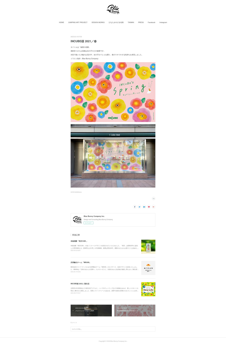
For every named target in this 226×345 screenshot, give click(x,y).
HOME (61, 22)
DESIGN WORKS (98, 22)
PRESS (141, 22)
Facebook (151, 22)
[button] (61, 22)
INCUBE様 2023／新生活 (80, 283)
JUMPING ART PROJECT (77, 22)
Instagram (163, 22)
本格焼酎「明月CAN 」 (79, 241)
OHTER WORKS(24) (76, 192)
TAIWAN (131, 22)
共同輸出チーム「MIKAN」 (81, 262)
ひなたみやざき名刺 (116, 22)
